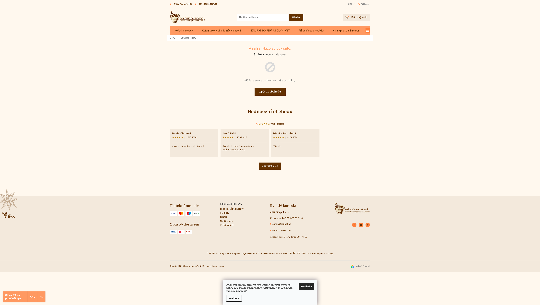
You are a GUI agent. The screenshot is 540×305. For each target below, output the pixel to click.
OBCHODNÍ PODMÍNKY (232, 209)
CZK (350, 4)
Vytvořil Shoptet (363, 266)
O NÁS (223, 217)
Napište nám (226, 221)
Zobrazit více (270, 166)
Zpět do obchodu (270, 91)
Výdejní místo (227, 225)
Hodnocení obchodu (270, 111)
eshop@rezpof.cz (281, 224)
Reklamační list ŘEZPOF (289, 253)
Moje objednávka (249, 253)
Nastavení (234, 298)
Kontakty (224, 213)
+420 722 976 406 (281, 230)
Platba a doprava (232, 253)
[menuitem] (183, 30)
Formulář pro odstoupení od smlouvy (317, 253)
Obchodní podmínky (215, 253)
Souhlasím (306, 286)
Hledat (296, 17)
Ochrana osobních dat (268, 253)
